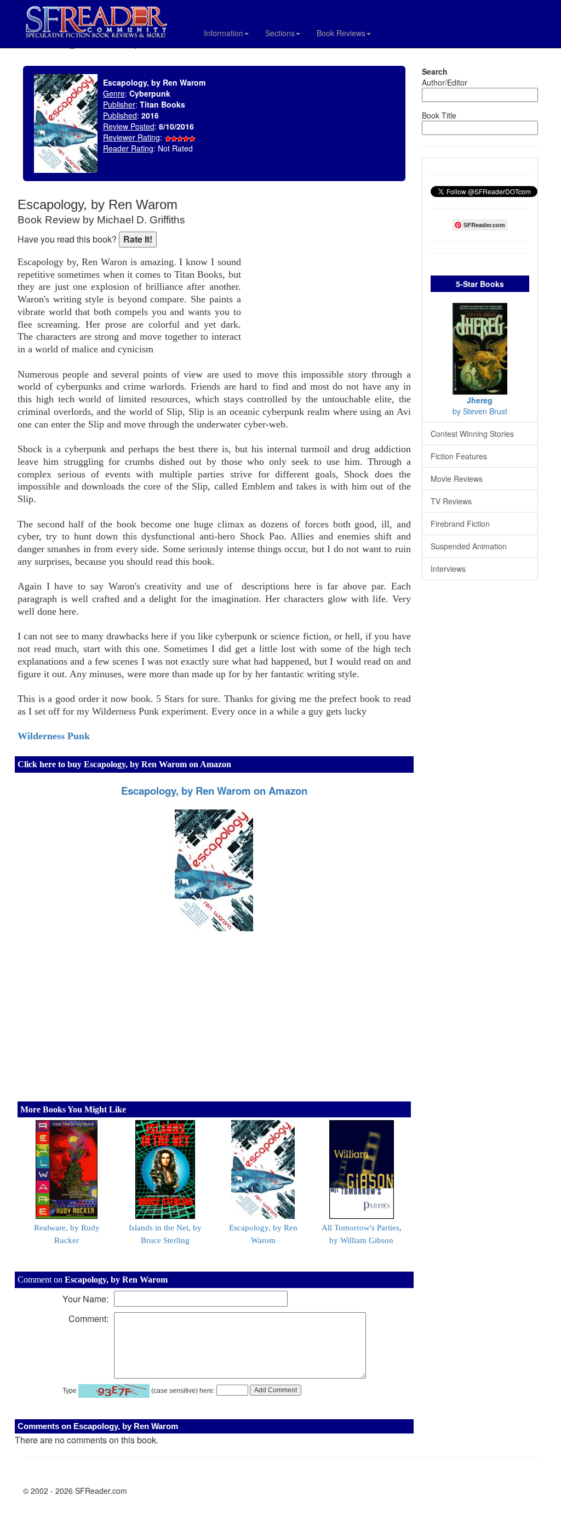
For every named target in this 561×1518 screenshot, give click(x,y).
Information (223, 32)
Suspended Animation (469, 546)
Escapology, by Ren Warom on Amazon (214, 790)
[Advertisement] (329, 269)
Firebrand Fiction (460, 523)
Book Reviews (341, 32)
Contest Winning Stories (472, 433)
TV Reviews (451, 501)
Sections (280, 32)
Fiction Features (459, 456)
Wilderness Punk (54, 735)
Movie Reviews (457, 478)
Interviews (448, 568)
